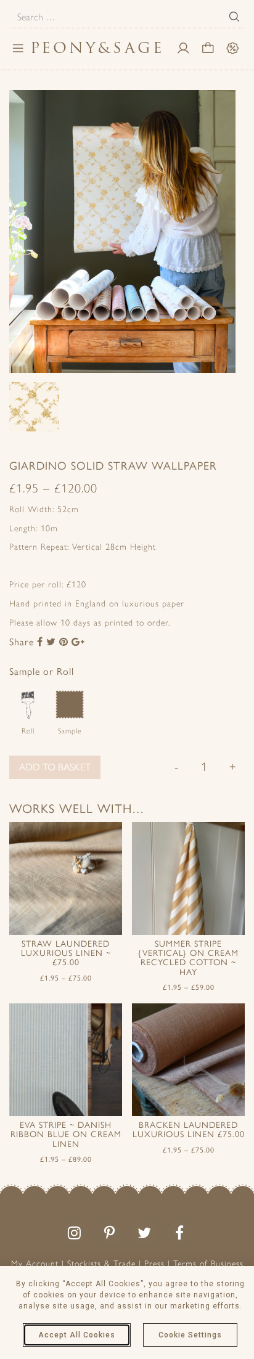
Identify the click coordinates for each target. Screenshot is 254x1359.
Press (154, 1264)
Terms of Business (208, 1264)
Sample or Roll (41, 671)
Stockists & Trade (101, 1264)
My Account (35, 1264)
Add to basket (55, 767)
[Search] (234, 16)
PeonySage (97, 47)
